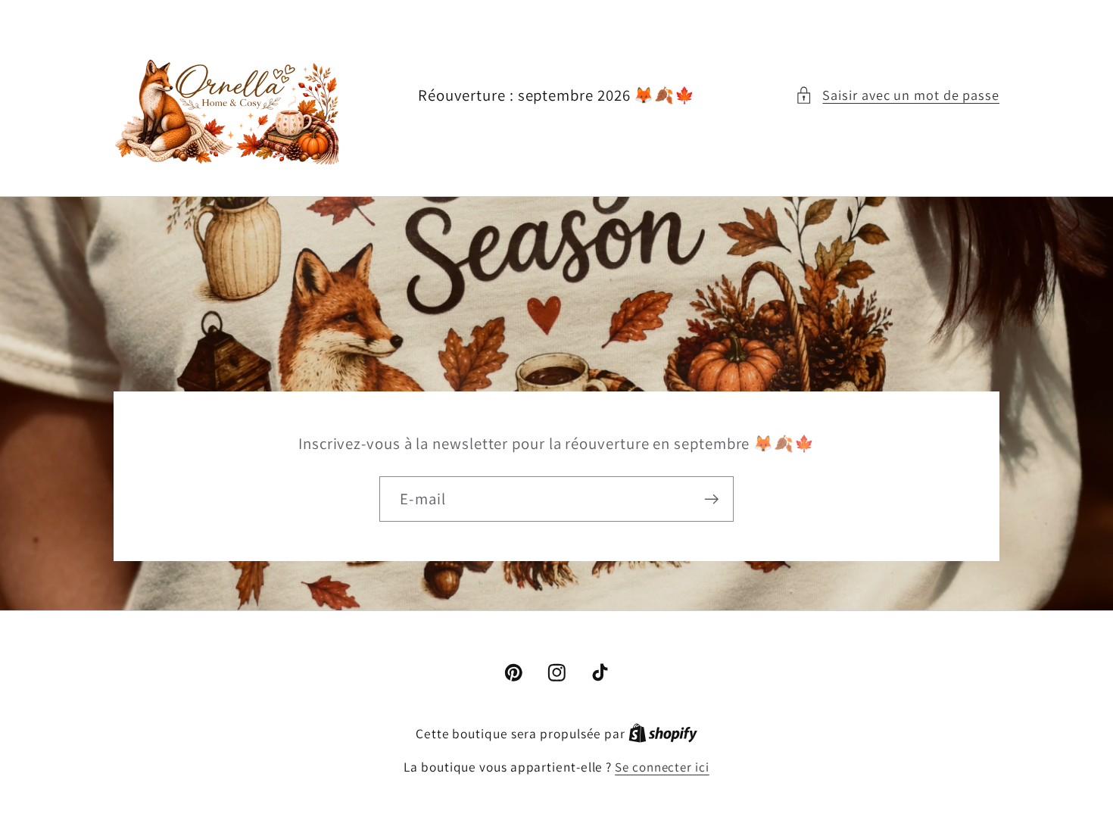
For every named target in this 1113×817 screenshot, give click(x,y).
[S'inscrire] (711, 499)
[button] (897, 95)
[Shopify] (662, 733)
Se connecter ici (662, 767)
